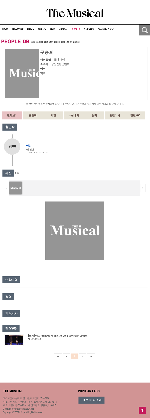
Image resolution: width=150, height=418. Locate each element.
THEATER (89, 29)
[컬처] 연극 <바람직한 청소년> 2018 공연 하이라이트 (58, 335)
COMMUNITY (104, 29)
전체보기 (12, 115)
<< (58, 356)
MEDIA (30, 29)
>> (91, 356)
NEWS (5, 29)
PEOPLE (76, 29)
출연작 (33, 115)
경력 (94, 115)
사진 (53, 115)
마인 (28, 145)
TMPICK (42, 29)
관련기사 (115, 115)
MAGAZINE (17, 29)
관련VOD (135, 115)
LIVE (52, 29)
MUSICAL (63, 29)
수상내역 (74, 115)
